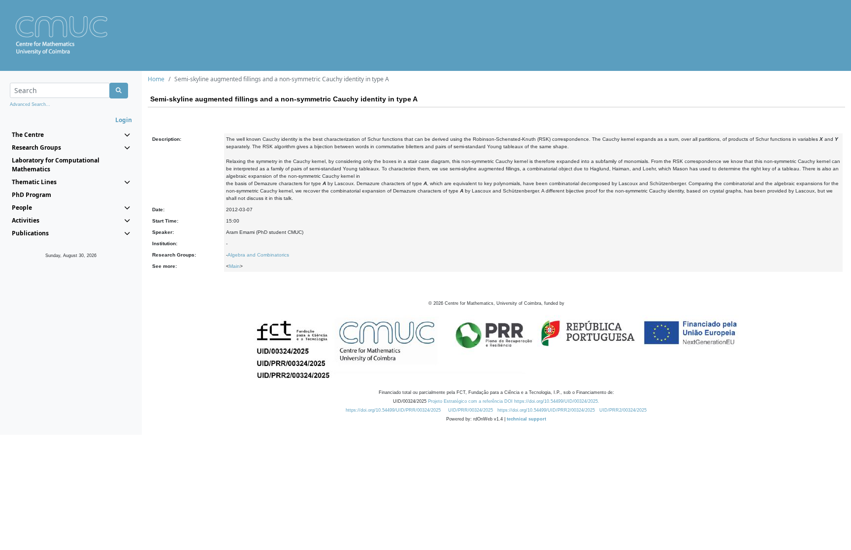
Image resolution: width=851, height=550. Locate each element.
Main (234, 266)
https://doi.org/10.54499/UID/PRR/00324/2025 (393, 410)
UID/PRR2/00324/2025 (623, 410)
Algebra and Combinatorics (258, 255)
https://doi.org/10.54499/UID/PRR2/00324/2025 (546, 410)
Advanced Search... (30, 104)
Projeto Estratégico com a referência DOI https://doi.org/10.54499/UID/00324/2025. (513, 401)
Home (156, 79)
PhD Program (31, 195)
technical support (526, 419)
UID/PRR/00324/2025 (470, 410)
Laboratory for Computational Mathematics (55, 164)
